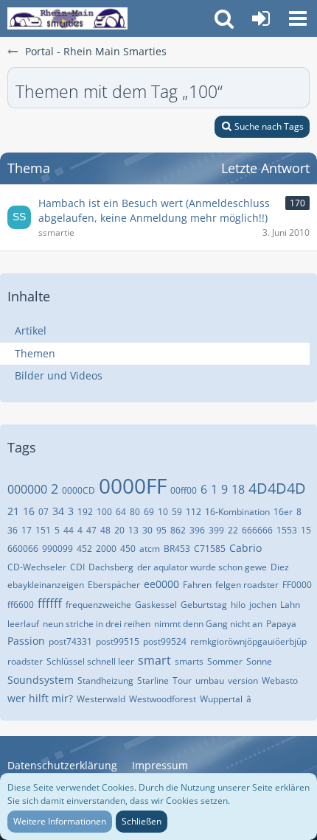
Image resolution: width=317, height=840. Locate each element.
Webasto (280, 680)
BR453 (177, 548)
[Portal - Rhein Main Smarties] (67, 18)
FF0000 (297, 584)
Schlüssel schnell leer (90, 661)
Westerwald (101, 699)
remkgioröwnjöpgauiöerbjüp (248, 641)
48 (105, 530)
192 (85, 511)
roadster (25, 661)
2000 (106, 548)
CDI (77, 567)
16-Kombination (237, 511)
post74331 (70, 641)
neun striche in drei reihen (96, 623)
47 (91, 530)
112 (193, 511)
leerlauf (23, 623)
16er (283, 511)
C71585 (210, 548)
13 (133, 530)
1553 (286, 530)
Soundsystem (40, 680)
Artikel (30, 330)
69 (149, 511)
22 (233, 530)
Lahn (290, 604)
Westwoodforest (162, 699)
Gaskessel (156, 604)
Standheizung (105, 680)
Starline (153, 680)
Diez (280, 567)
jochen (262, 604)
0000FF (133, 486)
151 (43, 530)
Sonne (259, 661)
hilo (238, 604)
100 (104, 511)
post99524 (165, 641)
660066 (22, 548)
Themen (35, 353)
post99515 (117, 641)
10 (163, 511)
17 (26, 530)
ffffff (50, 603)
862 (178, 530)
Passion (26, 641)
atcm (149, 548)
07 (43, 511)
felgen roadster (247, 584)
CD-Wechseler (36, 567)
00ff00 (183, 490)
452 (84, 548)
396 (197, 530)
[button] (298, 18)
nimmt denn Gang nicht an (208, 623)
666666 (257, 530)
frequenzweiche (98, 604)
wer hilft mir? (40, 698)
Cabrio (245, 548)
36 (12, 530)
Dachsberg (110, 567)
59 (177, 511)
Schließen (141, 821)
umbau (209, 680)
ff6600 (20, 604)
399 (216, 530)
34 (58, 511)
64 (121, 511)
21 (13, 511)
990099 (57, 548)
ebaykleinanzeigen (45, 584)
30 (147, 530)
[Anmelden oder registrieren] (261, 18)
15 (306, 530)
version (243, 680)
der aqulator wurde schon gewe (202, 567)
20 (119, 530)
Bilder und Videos (58, 375)
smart (154, 660)
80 (135, 511)
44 (68, 530)
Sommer (225, 661)
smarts (189, 661)
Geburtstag (204, 604)
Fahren (197, 584)
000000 (27, 489)
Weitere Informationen (59, 821)
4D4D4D (277, 488)
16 (29, 511)
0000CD (78, 490)
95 (161, 530)
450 (128, 548)
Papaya (281, 623)
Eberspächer (114, 584)
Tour (182, 680)
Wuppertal (221, 699)
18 (238, 489)
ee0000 (161, 584)
